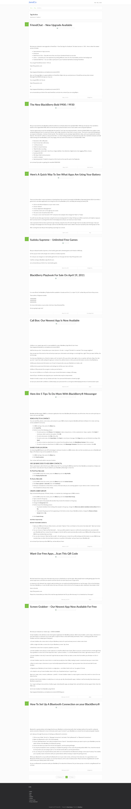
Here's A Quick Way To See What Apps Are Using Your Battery (65, 174)
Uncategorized (90, 313)
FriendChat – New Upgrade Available (51, 25)
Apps (90, 386)
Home (95, 2)
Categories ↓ (90, 97)
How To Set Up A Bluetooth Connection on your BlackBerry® (65, 704)
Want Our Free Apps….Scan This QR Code (54, 553)
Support (31, 796)
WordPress (80, 807)
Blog (97, 2)
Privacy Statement (33, 801)
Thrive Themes (70, 807)
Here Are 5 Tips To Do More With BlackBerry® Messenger (63, 394)
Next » (72, 777)
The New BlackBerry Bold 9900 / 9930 (52, 104)
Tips (90, 232)
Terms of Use (32, 800)
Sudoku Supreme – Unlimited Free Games (54, 240)
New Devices (90, 167)
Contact (100, 2)
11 (26, 174)
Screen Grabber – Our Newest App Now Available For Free (63, 607)
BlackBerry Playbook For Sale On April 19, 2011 (57, 275)
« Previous (59, 777)
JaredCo (32, 2)
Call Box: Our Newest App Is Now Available (54, 320)
